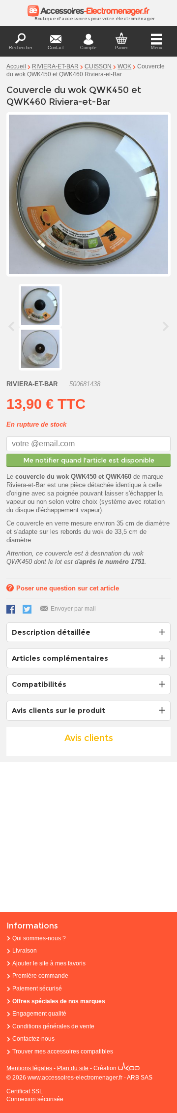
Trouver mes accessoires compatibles (62, 1051)
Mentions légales (29, 1068)
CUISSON (98, 66)
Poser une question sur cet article (67, 588)
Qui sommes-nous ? (39, 938)
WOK (124, 66)
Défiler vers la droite (166, 326)
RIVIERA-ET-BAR (55, 66)
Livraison (24, 950)
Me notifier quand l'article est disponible (88, 460)
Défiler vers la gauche (11, 326)
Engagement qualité (39, 1013)
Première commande (40, 975)
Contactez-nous (33, 1038)
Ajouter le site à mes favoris (49, 963)
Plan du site (72, 1068)
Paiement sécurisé (37, 988)
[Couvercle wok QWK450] (40, 305)
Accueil (16, 66)
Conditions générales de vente (53, 1026)
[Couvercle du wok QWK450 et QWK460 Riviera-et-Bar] (40, 349)
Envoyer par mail (73, 608)
